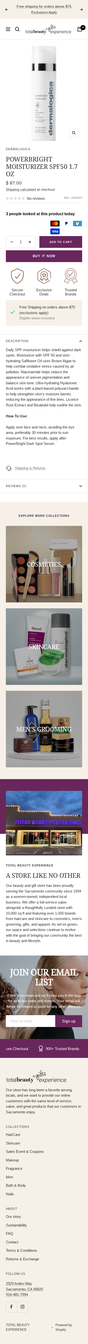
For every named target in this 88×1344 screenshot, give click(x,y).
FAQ (9, 1233)
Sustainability (16, 1225)
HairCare (13, 1134)
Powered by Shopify (63, 1327)
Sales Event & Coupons (25, 1151)
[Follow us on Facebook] (11, 1306)
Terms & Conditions (21, 1250)
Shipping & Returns (30, 468)
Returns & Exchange (22, 1259)
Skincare (13, 1143)
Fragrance (14, 1168)
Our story (13, 1216)
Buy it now (44, 256)
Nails (10, 1194)
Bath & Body (16, 1185)
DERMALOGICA (18, 149)
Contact (12, 1242)
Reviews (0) (16, 486)
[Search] (17, 29)
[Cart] (79, 29)
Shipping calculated (21, 189)
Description (17, 341)
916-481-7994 (17, 1294)
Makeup (12, 1160)
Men (9, 1177)
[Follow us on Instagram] (22, 1306)
